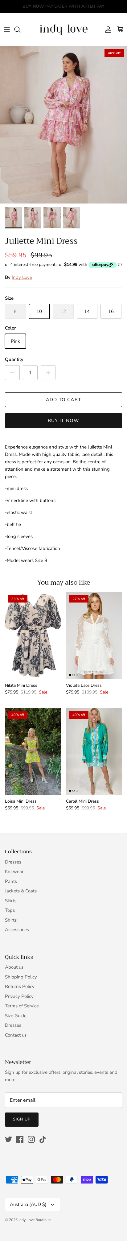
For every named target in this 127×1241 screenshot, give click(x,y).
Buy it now (64, 420)
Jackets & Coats (21, 891)
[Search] (20, 29)
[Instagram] (31, 1139)
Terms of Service (22, 1006)
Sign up (22, 1119)
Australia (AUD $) (28, 1204)
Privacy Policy (19, 996)
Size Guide (16, 1016)
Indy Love (22, 277)
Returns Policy (20, 986)
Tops (10, 910)
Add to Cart (63, 400)
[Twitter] (8, 1139)
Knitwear (14, 871)
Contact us (16, 1035)
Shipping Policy (21, 977)
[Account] (106, 29)
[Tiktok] (42, 1139)
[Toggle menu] (7, 29)
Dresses (13, 862)
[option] (63, 124)
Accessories (17, 930)
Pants (11, 881)
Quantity (14, 359)
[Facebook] (19, 1139)
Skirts (10, 901)
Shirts (11, 920)
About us (14, 967)
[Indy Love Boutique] (64, 29)
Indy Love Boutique (34, 1219)
